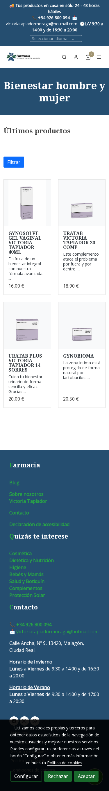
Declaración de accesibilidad (39, 524)
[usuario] (76, 57)
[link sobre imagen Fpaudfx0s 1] (27, 325)
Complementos (25, 588)
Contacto (19, 513)
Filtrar (13, 162)
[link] (23, 57)
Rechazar (58, 776)
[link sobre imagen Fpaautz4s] (82, 203)
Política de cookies (64, 762)
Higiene (17, 567)
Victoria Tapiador (28, 501)
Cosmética (20, 553)
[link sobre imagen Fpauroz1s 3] (82, 325)
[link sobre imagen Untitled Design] (27, 203)
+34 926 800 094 (54, 17)
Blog (14, 482)
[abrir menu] (99, 57)
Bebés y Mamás (26, 574)
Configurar (26, 776)
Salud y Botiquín (26, 581)
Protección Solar (27, 595)
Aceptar (86, 776)
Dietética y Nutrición (31, 560)
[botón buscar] (64, 57)
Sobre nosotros (26, 494)
